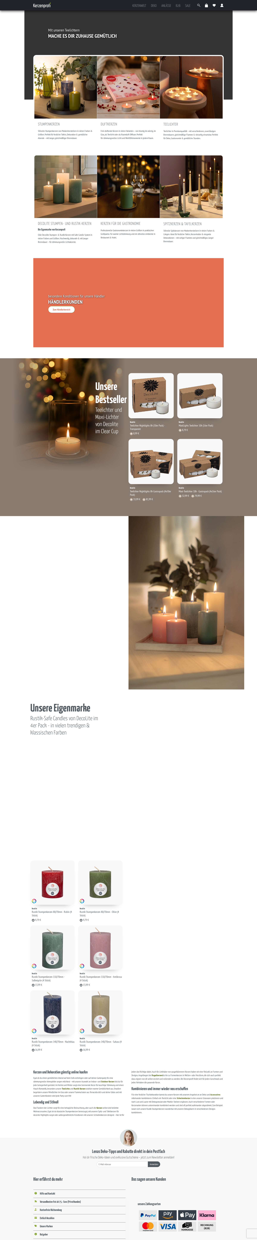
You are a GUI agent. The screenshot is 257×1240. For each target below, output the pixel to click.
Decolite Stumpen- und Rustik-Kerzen (64, 224)
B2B (178, 6)
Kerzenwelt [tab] (139, 6)
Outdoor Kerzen (107, 1081)
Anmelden (154, 1164)
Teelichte (66, 1088)
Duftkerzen (109, 124)
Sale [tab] (187, 6)
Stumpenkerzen (49, 124)
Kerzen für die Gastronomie (121, 224)
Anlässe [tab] (166, 6)
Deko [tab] (154, 6)
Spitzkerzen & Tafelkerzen (182, 224)
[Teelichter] (191, 87)
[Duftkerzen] (128, 87)
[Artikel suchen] (198, 5)
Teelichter (170, 124)
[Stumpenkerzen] (65, 87)
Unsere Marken (46, 1226)
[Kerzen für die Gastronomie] (128, 186)
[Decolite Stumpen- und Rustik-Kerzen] (65, 186)
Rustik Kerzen (80, 1088)
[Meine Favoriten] (214, 5)
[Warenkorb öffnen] (206, 5)
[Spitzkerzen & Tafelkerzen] (191, 186)
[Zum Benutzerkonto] (222, 5)
